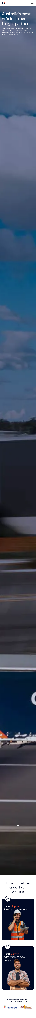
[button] (32, 2)
